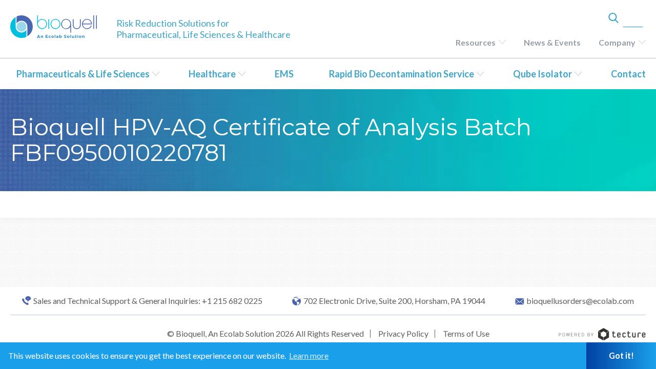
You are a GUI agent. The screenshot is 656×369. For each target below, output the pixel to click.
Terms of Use (466, 333)
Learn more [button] (309, 355)
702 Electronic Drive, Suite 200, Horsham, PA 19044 (394, 300)
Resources (476, 42)
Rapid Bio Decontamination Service (401, 73)
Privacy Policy (403, 333)
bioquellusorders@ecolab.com (580, 300)
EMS (284, 73)
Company (617, 42)
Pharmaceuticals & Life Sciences (83, 73)
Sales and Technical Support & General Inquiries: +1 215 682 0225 (147, 300)
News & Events (552, 42)
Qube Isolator (542, 73)
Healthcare (212, 73)
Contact (628, 73)
